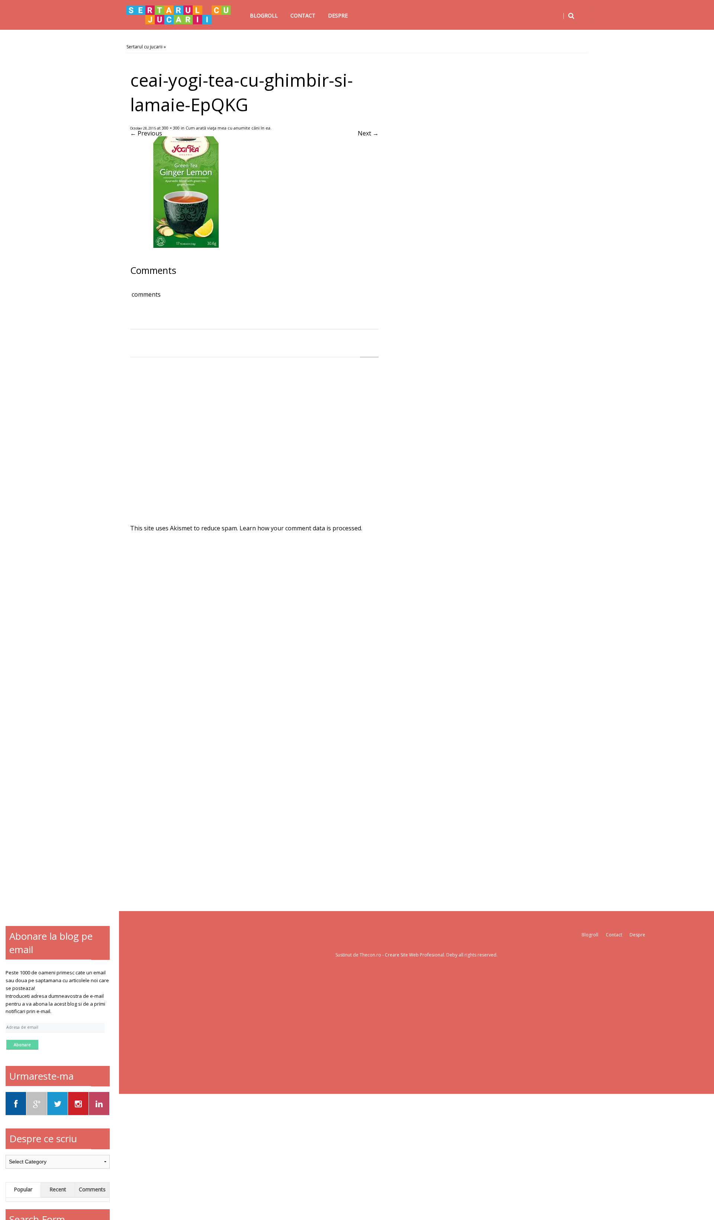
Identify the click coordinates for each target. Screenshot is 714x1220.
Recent (57, 1189)
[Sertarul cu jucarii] (178, 15)
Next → (368, 133)
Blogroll (264, 15)
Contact (302, 15)
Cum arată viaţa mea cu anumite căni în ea (228, 128)
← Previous (146, 133)
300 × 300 (171, 128)
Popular (23, 1189)
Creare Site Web (402, 955)
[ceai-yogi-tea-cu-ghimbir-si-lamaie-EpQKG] (186, 246)
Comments (92, 1189)
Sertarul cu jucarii (144, 47)
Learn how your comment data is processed (300, 528)
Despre (338, 15)
